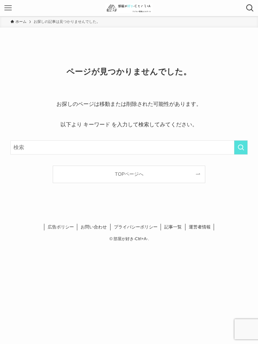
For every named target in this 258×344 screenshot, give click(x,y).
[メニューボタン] (8, 8)
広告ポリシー (61, 226)
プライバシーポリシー (136, 226)
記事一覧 (173, 226)
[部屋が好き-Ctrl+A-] (129, 8)
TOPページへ (129, 174)
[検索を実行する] (241, 147)
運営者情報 (200, 226)
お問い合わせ (94, 226)
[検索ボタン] (250, 8)
